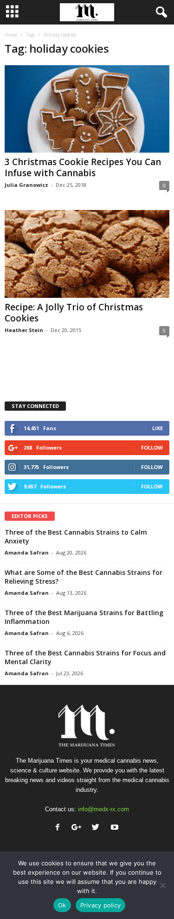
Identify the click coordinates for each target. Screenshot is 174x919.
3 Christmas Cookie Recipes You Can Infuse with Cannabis (83, 167)
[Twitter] (97, 828)
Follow (152, 447)
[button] (159, 12)
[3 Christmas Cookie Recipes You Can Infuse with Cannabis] (87, 109)
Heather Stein (24, 330)
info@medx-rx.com (103, 809)
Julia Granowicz (26, 184)
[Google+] (78, 828)
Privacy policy (100, 905)
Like (157, 428)
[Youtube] (115, 828)
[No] (162, 885)
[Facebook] (59, 828)
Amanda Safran (27, 552)
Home (11, 34)
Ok (62, 905)
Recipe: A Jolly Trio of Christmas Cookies (74, 312)
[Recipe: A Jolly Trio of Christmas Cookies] (87, 253)
